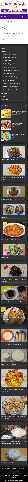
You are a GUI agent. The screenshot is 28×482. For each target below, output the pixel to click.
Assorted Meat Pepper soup (9, 159)
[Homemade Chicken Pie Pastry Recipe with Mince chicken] (6, 136)
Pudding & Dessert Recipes (10, 86)
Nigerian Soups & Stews (9, 54)
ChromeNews (10, 480)
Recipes (3, 51)
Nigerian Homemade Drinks (10, 57)
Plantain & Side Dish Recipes (10, 77)
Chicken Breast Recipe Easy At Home (18, 123)
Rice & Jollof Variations (9, 80)
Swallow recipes (7, 60)
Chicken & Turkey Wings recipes (11, 83)
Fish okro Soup (5, 257)
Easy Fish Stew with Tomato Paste (10, 240)
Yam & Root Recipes (8, 73)
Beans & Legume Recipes (9, 67)
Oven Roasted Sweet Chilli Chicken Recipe (19, 112)
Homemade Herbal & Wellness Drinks (13, 90)
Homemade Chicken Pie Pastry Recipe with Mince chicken (19, 135)
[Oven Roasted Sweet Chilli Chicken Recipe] (6, 113)
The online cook (14, 3)
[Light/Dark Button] (23, 16)
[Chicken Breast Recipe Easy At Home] (6, 125)
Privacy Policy (5, 99)
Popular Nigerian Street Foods (11, 70)
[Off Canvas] (1, 16)
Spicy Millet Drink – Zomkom (9, 364)
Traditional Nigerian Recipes (10, 64)
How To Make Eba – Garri (8, 463)
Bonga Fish (4, 217)
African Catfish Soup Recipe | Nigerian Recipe (13, 199)
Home (3, 48)
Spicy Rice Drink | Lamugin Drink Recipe (12, 344)
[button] (5, 16)
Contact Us (4, 96)
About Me (4, 93)
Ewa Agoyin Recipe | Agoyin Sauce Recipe (12, 302)
